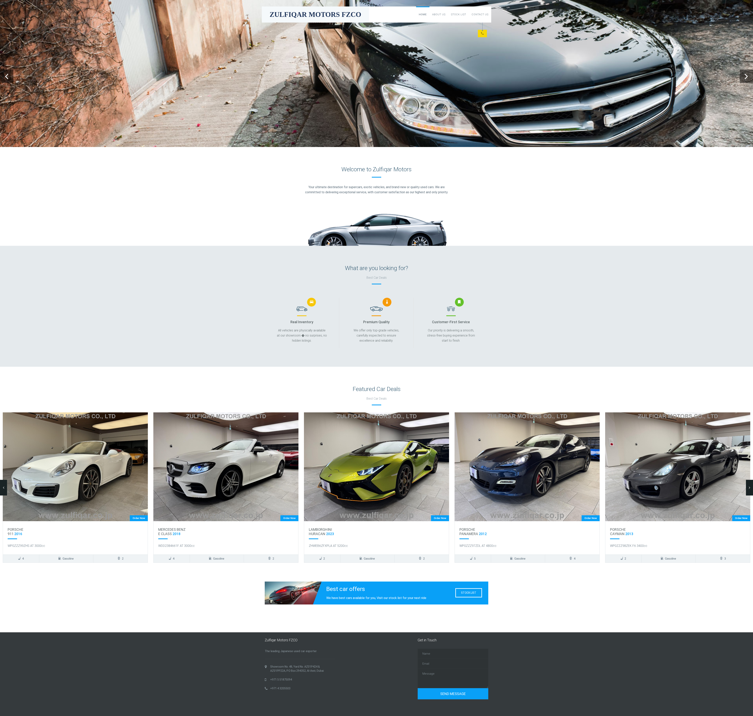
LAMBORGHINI (169, 529)
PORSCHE (317, 529)
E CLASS (19, 534)
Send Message (453, 694)
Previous (6, 76)
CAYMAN (471, 534)
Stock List (458, 14)
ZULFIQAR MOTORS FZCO (315, 14)
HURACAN (170, 534)
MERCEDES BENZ (21, 529)
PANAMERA (322, 534)
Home (423, 14)
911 (617, 534)
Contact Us (480, 14)
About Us (439, 14)
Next (746, 76)
